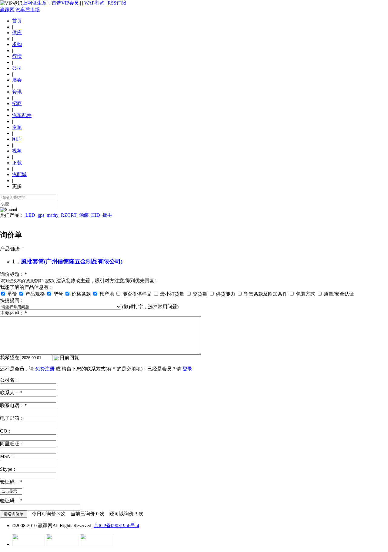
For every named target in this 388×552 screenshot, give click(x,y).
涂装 (84, 215)
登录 (187, 368)
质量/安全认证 (338, 293)
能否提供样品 (136, 293)
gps (41, 215)
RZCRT (69, 215)
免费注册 (45, 368)
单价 (11, 293)
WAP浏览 (94, 2)
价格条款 (80, 293)
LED (30, 215)
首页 (17, 20)
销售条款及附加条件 (264, 293)
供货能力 (225, 293)
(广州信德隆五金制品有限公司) (83, 261)
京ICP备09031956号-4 (116, 525)
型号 (57, 293)
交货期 (199, 293)
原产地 (106, 293)
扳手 (107, 215)
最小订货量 (171, 293)
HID (95, 215)
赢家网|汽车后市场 (20, 9)
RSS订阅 (117, 2)
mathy (53, 215)
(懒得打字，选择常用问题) (150, 306)
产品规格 (34, 293)
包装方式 (305, 293)
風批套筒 (32, 261)
